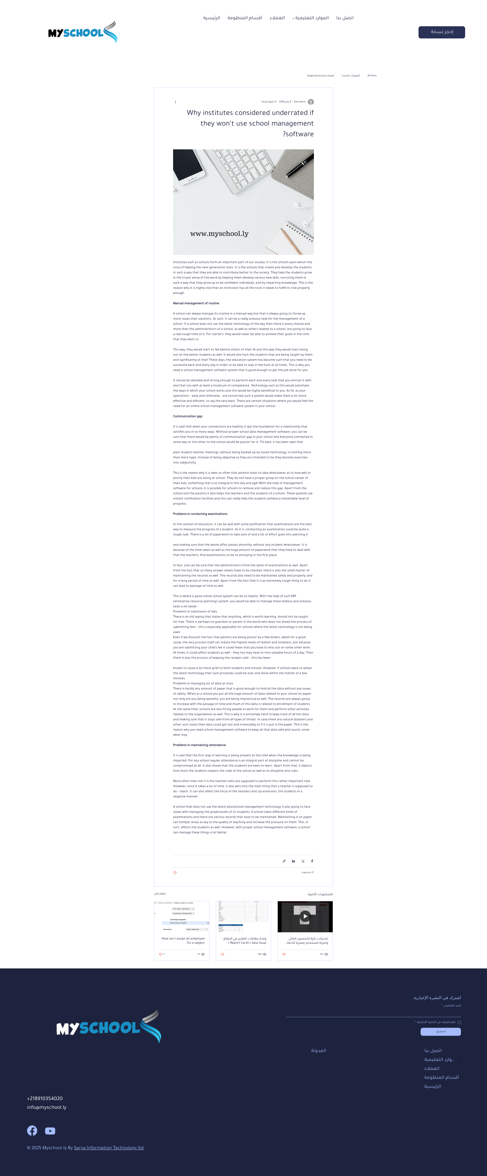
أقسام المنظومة (441, 1078)
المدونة (318, 1051)
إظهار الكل (160, 894)
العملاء (431, 1069)
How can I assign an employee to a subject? (183, 941)
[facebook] (32, 1130)
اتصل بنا (433, 1051)
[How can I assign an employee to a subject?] (181, 916)
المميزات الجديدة (351, 76)
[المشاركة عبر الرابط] (284, 861)
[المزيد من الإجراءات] (175, 102)
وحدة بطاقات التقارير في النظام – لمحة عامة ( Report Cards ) (243, 941)
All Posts (372, 76)
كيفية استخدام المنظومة (320, 76)
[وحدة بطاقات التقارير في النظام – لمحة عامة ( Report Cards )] (243, 916)
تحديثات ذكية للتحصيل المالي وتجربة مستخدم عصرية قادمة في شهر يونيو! (307, 941)
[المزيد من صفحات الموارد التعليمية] (293, 19)
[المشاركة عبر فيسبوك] (312, 861)
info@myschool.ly (46, 1108)
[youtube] (50, 1130)
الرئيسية (432, 1086)
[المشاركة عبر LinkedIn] (293, 861)
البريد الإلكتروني (451, 1005)
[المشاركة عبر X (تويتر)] (303, 861)
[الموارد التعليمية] (461, 1060)
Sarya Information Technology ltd (109, 1148)
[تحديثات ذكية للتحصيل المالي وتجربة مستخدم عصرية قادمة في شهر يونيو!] (305, 916)
